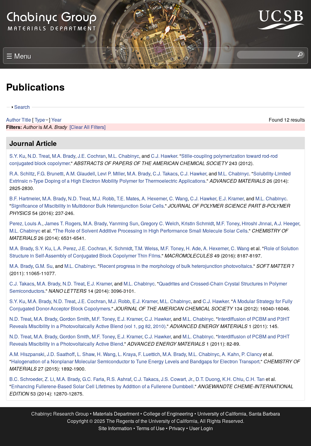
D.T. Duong (208, 378)
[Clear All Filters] (87, 126)
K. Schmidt (120, 248)
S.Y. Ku (17, 155)
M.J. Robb (103, 198)
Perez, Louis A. (25, 223)
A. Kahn (230, 354)
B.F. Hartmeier (24, 198)
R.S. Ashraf (119, 378)
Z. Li (49, 378)
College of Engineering (168, 413)
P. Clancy (251, 354)
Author (13, 119)
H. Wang (106, 354)
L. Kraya (127, 354)
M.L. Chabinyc (123, 155)
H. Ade (193, 248)
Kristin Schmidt (197, 223)
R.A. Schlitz (22, 173)
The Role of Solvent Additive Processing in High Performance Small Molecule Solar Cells (151, 230)
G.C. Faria (93, 378)
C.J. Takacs (165, 173)
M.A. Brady (63, 155)
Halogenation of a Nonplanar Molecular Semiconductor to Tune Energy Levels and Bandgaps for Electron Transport (135, 361)
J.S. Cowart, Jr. (177, 378)
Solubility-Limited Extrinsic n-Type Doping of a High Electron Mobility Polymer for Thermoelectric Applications (150, 177)
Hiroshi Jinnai (257, 223)
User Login (201, 428)
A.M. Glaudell (80, 173)
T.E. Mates (128, 198)
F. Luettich (149, 354)
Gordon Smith (74, 318)
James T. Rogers (63, 223)
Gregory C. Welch (160, 223)
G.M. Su (44, 265)
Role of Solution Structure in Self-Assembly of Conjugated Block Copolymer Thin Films (154, 252)
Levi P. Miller (111, 173)
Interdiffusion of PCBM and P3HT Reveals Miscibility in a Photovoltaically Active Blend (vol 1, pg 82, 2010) (149, 322)
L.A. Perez (64, 248)
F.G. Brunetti (50, 173)
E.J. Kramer (231, 198)
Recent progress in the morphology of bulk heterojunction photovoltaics (176, 265)
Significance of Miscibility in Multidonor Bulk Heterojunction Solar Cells (87, 205)
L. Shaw (85, 354)
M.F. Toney (227, 223)
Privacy (177, 428)
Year (56, 119)
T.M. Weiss (146, 248)
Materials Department (116, 413)
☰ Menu (18, 56)
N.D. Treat (39, 155)
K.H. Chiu (232, 378)
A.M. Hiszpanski (26, 354)
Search (22, 106)
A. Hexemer (154, 198)
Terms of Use (150, 428)
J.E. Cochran (92, 155)
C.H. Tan (255, 378)
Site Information (115, 428)
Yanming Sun (123, 223)
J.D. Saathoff (61, 354)
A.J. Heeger (286, 223)
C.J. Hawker (164, 155)
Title (26, 119)
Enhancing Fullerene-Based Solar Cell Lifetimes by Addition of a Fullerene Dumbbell (102, 386)
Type (40, 119)
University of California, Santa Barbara (238, 413)
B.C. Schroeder (25, 378)
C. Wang (178, 198)
